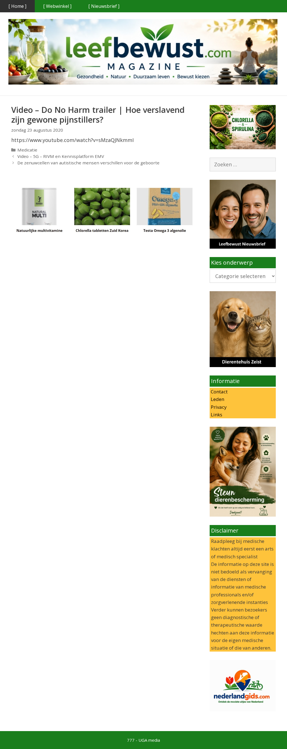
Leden (217, 399)
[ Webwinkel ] (57, 6)
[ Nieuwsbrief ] (103, 6)
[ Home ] (17, 6)
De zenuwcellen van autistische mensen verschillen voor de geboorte (88, 162)
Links (216, 414)
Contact (219, 391)
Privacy (218, 407)
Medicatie (27, 150)
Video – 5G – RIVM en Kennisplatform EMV (60, 156)
